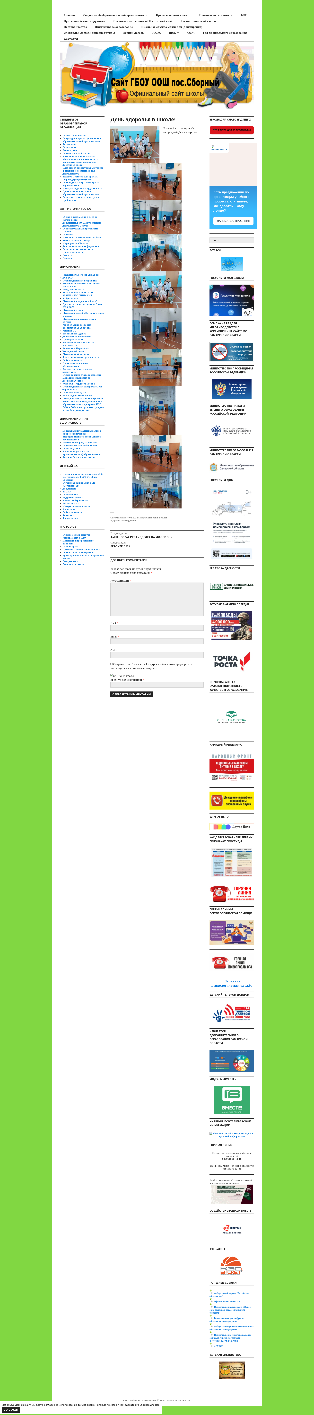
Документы (69, 144)
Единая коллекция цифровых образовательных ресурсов (226, 1320)
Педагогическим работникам (79, 445)
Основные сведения (74, 135)
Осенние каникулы (74, 392)
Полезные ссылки (73, 564)
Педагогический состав (76, 153)
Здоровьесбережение (75, 500)
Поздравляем (70, 561)
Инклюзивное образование (114, 26)
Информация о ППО (74, 537)
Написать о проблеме (233, 220)
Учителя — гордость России (78, 383)
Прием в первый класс (172, 15)
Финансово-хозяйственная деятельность (78, 172)
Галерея (67, 258)
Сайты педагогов (72, 360)
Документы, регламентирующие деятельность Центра (81, 224)
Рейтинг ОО (69, 330)
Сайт (113, 650)
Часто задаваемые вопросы (78, 395)
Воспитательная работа (76, 327)
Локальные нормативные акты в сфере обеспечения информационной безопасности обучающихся (81, 435)
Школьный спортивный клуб (79, 301)
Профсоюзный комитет (76, 534)
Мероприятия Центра (75, 243)
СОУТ (191, 32)
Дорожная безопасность (76, 336)
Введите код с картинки (126, 679)
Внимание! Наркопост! (75, 348)
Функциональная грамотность (80, 357)
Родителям (69, 509)
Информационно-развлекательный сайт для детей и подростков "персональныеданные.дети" (230, 1338)
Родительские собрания (76, 324)
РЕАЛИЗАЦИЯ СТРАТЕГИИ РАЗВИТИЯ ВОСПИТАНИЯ (77, 294)
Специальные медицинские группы (89, 32)
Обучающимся (71, 448)
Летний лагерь (133, 32)
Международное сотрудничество (82, 188)
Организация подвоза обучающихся (75, 364)
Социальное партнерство (77, 552)
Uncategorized (128, 520)
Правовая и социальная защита (81, 549)
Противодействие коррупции (84, 21)
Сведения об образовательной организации (114, 15)
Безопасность (70, 503)
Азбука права (70, 298)
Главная (69, 15)
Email (114, 636)
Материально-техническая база (81, 237)
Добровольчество (72, 380)
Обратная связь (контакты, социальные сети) (78, 251)
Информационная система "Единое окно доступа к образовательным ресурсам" (230, 1310)
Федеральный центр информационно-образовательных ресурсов (231, 1328)
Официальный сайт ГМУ (227, 1301)
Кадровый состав (72, 497)
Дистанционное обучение (198, 21)
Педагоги (67, 234)
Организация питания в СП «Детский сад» (142, 21)
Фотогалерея (70, 518)
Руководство (69, 150)
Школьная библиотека (75, 354)
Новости (67, 255)
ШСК (172, 32)
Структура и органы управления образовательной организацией (81, 140)
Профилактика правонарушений (82, 375)
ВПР (244, 15)
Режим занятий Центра (76, 240)
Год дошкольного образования (225, 32)
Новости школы (157, 517)
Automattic (184, 1400)
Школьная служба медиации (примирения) (171, 26)
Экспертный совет (73, 351)
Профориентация (72, 339)
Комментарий (120, 580)
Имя (114, 622)
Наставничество (75, 26)
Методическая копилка (76, 377)
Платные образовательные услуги (83, 167)
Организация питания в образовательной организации (80, 193)
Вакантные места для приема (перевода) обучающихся (80, 178)
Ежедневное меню (73, 289)
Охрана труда (70, 546)
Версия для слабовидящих (234, 129)
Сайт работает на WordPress (139, 1400)
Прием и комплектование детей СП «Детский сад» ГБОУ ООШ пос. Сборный (83, 477)
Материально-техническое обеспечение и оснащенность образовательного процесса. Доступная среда (80, 160)
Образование (70, 147)
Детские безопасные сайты (78, 457)
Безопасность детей (74, 333)
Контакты (71, 38)
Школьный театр (72, 310)
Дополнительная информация (80, 246)
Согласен (11, 1410)
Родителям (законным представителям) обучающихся (81, 453)
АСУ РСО (67, 277)
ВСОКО (156, 32)
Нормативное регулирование (79, 442)
